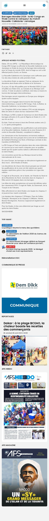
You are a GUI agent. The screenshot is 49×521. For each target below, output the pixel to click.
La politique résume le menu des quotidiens (20, 228)
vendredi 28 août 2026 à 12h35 (17, 333)
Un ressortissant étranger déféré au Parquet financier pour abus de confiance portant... (25, 242)
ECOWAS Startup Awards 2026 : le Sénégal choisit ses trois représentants (24, 250)
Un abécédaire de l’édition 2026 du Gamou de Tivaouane (26, 235)
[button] (47, 2)
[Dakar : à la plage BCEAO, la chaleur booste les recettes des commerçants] (24, 351)
